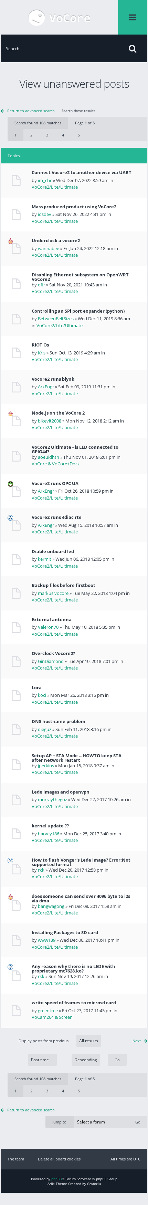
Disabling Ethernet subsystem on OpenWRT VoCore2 (80, 277)
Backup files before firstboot (63, 585)
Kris (41, 353)
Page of (85, 122)
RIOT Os (40, 345)
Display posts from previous (44, 1040)
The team (16, 1158)
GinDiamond (51, 661)
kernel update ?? (50, 826)
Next (137, 1040)
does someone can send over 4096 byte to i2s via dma (81, 898)
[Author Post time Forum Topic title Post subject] (39, 1060)
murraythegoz (52, 799)
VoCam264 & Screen (52, 1017)
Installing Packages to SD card (65, 932)
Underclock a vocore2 (56, 240)
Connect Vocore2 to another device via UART (81, 172)
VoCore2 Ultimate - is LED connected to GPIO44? (75, 449)
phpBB (56, 1178)
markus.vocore (53, 593)
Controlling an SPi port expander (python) (78, 311)
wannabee (48, 248)
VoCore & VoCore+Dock (56, 464)
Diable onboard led (53, 551)
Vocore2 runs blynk (53, 379)
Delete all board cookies (59, 1158)
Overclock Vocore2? (53, 653)
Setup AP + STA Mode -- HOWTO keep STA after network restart (76, 757)
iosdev (44, 214)
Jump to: (59, 1122)
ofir (41, 285)
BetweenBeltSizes (56, 318)
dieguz (44, 729)
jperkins (46, 765)
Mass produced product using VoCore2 (74, 207)
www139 (46, 940)
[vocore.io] (59, 17)
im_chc (45, 180)
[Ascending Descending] (96, 1060)
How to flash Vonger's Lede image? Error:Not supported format (81, 862)
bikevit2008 (49, 421)
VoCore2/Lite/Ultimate (55, 187)
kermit (44, 559)
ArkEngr (46, 386)
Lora (37, 687)
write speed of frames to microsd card (74, 1002)
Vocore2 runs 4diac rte (57, 517)
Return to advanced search (31, 110)
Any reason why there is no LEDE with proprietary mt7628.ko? (73, 968)
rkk (41, 870)
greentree (48, 1010)
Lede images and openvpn (60, 792)
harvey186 (48, 834)
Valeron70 (48, 627)
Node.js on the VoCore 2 (58, 413)
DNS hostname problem (58, 721)
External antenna (52, 619)
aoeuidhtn (48, 457)
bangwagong (51, 906)
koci (42, 695)
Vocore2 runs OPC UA (55, 483)
